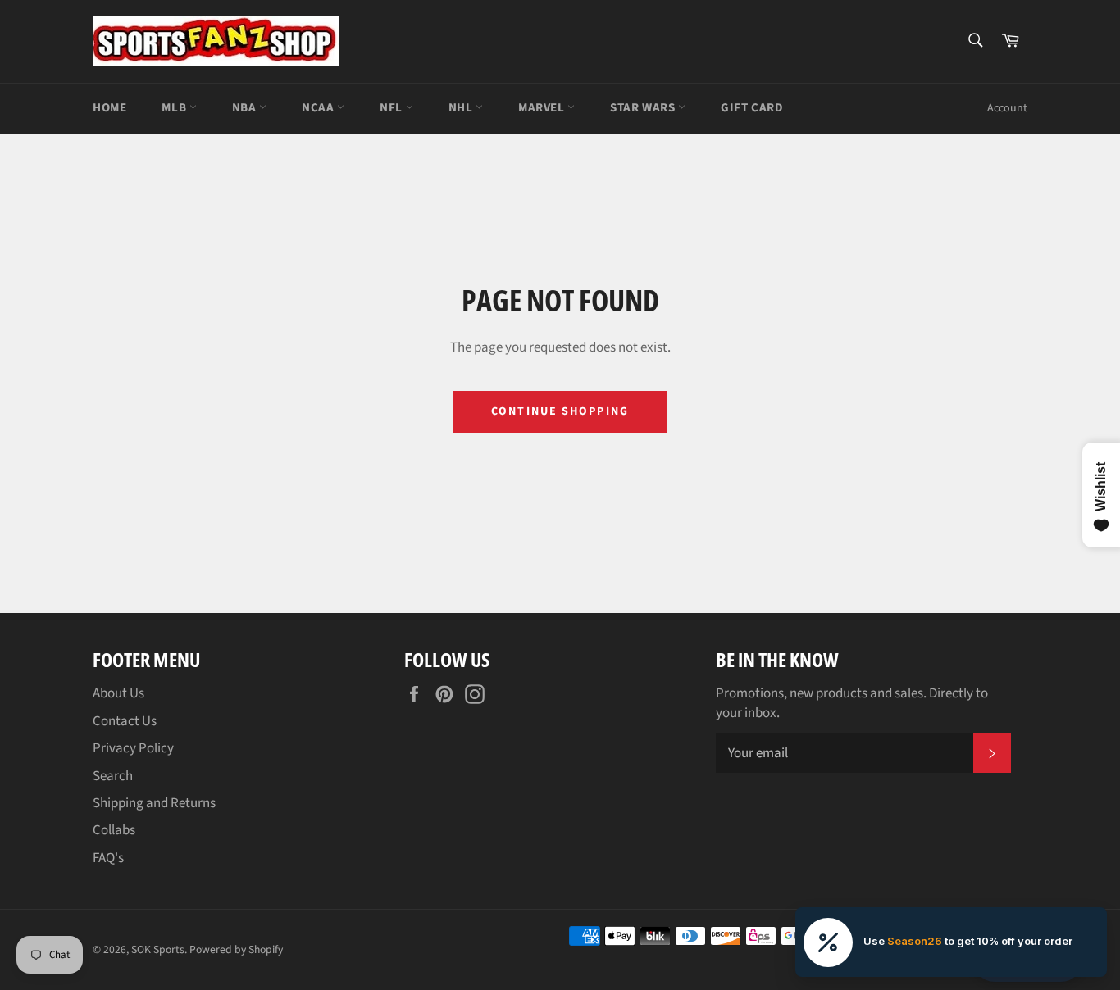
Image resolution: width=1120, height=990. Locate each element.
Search (113, 776)
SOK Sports (157, 949)
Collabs (114, 830)
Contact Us (125, 721)
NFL (392, 107)
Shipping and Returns (154, 803)
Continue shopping (560, 411)
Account (1007, 108)
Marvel (542, 107)
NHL (462, 107)
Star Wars (644, 107)
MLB (175, 107)
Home (109, 107)
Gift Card (752, 107)
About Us (118, 693)
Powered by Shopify (236, 949)
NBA (245, 107)
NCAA (319, 107)
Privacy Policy (133, 748)
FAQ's (108, 858)
